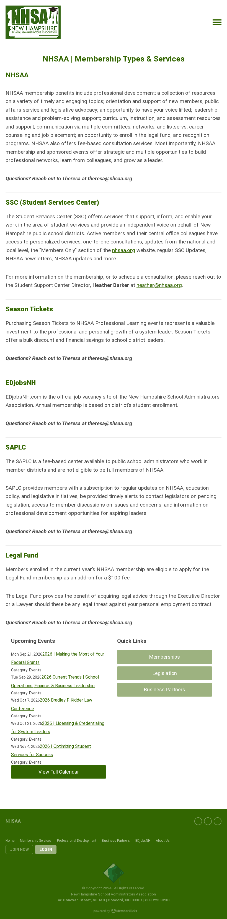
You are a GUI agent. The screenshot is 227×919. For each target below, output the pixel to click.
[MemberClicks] (33, 22)
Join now (19, 849)
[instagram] (217, 821)
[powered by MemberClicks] (113, 911)
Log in (46, 849)
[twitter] (208, 821)
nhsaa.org (123, 250)
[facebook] (198, 821)
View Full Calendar (58, 772)
